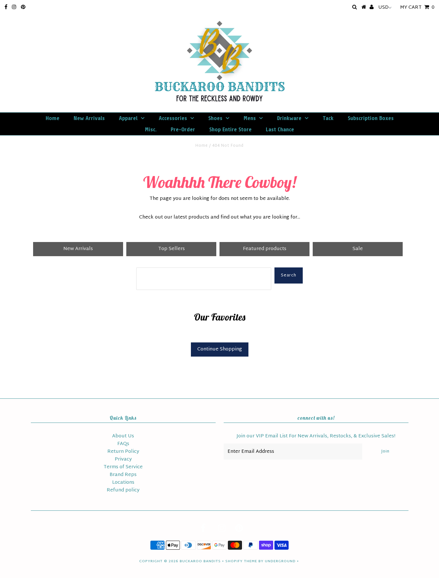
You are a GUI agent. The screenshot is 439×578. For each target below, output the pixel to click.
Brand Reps (123, 475)
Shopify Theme (241, 561)
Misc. (151, 129)
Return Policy (123, 451)
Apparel (128, 118)
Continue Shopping (219, 349)
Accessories (173, 118)
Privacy (123, 459)
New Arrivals (89, 118)
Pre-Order (183, 129)
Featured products (264, 249)
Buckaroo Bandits (200, 561)
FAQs (123, 444)
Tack (328, 118)
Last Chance (280, 129)
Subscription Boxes (371, 118)
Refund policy (123, 490)
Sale (358, 249)
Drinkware (289, 118)
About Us (123, 436)
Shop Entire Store (230, 129)
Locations (123, 482)
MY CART (417, 7)
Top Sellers (171, 249)
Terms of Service (123, 467)
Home (52, 118)
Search (288, 275)
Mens (250, 118)
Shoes (215, 118)
